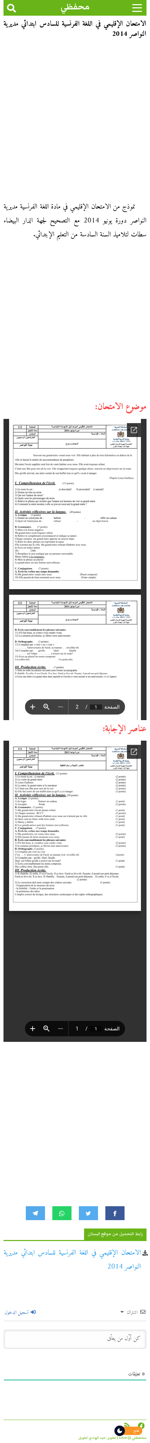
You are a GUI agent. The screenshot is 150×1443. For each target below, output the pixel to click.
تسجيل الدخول (17, 1312)
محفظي (75, 6)
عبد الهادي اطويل (91, 1438)
